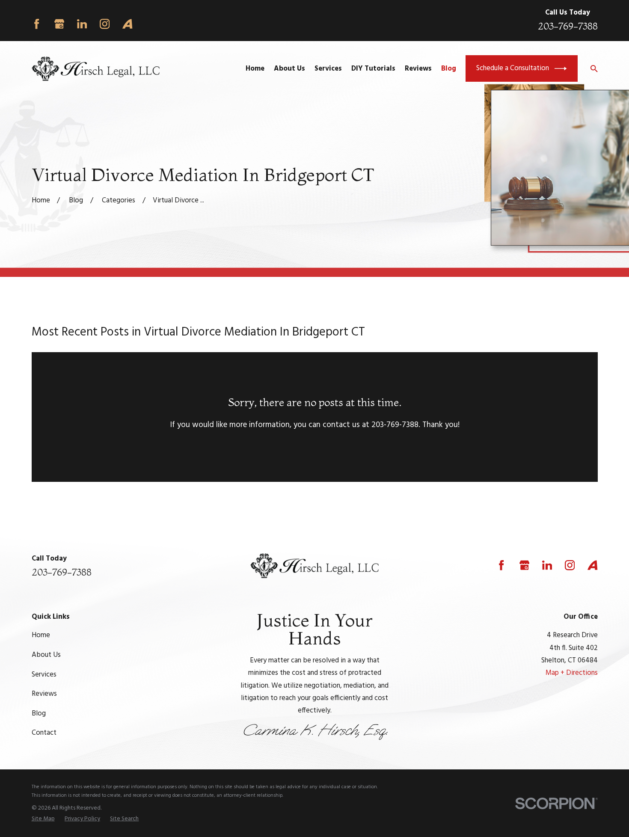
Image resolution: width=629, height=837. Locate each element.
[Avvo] (127, 24)
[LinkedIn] (82, 24)
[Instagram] (105, 24)
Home (41, 635)
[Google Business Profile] (59, 24)
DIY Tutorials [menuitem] (373, 68)
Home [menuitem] (255, 68)
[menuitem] (43, 819)
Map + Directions (572, 673)
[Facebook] (37, 24)
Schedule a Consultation (512, 68)
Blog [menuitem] (448, 68)
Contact (44, 733)
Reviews (44, 694)
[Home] (96, 68)
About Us (46, 655)
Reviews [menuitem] (418, 68)
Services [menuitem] (328, 68)
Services (44, 674)
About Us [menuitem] (289, 68)
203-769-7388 (568, 26)
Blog (39, 713)
